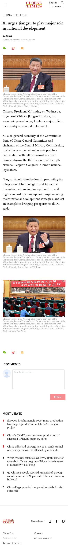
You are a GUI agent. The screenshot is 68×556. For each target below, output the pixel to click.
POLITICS (20, 15)
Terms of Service (12, 543)
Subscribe (56, 6)
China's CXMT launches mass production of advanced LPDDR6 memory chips (33, 437)
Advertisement (42, 538)
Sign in (53, 2)
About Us (8, 533)
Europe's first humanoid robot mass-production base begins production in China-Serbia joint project (35, 424)
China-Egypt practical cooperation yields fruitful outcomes (35, 489)
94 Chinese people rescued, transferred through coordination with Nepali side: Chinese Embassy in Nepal (35, 476)
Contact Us (9, 538)
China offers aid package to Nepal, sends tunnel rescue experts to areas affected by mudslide (35, 448)
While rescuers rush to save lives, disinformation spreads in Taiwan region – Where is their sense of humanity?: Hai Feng (35, 461)
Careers (38, 533)
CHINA (7, 15)
